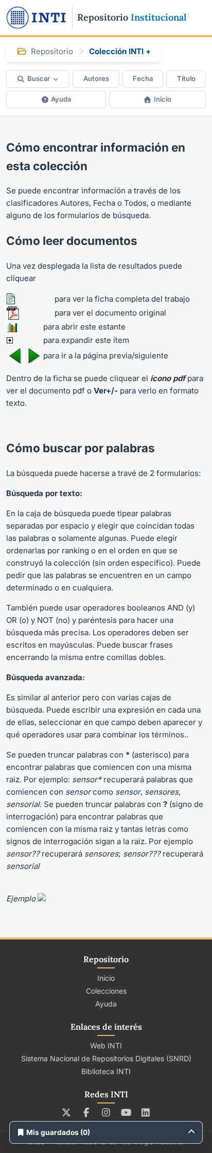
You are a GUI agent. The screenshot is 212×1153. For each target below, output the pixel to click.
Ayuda (61, 99)
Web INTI (106, 1045)
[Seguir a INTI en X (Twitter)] (67, 1112)
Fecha (143, 78)
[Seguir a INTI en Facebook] (86, 1112)
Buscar (38, 78)
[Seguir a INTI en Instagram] (106, 1112)
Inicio (162, 99)
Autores (96, 78)
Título (186, 78)
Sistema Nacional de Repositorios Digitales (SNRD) (106, 1058)
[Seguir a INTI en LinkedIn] (146, 1112)
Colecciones (106, 990)
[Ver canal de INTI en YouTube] (126, 1112)
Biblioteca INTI (106, 1071)
